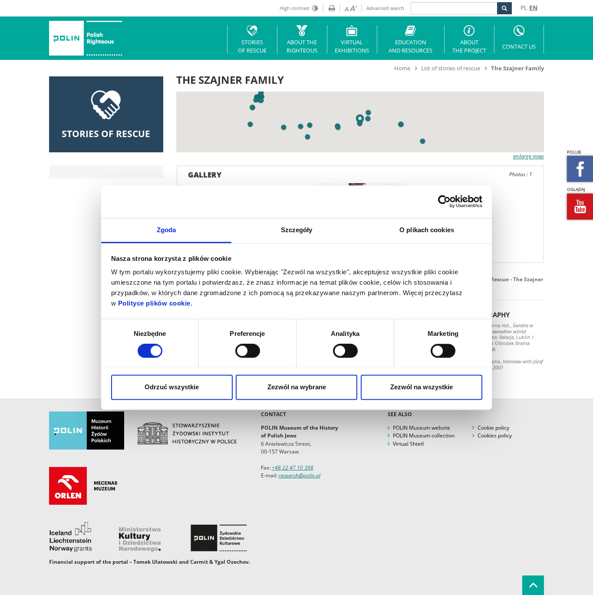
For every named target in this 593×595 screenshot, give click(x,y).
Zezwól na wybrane (296, 387)
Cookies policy (495, 435)
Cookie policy (493, 427)
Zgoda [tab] (166, 229)
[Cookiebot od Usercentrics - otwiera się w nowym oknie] (444, 201)
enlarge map (528, 156)
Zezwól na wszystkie (421, 387)
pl (524, 7)
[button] (422, 141)
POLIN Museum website (421, 427)
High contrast (295, 8)
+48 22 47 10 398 (292, 467)
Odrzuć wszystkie (172, 387)
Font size (348, 8)
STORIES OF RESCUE (252, 46)
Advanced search (385, 8)
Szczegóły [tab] (297, 229)
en (533, 7)
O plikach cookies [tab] (426, 229)
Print (329, 8)
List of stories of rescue (450, 68)
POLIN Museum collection (424, 435)
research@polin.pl (299, 475)
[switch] (247, 351)
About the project (469, 46)
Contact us (519, 46)
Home (402, 68)
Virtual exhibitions (352, 46)
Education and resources (410, 46)
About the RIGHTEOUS (302, 46)
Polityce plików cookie (154, 303)
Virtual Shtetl (408, 443)
